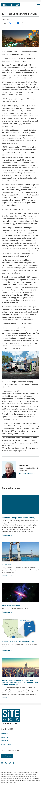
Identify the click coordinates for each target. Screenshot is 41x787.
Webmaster (12, 782)
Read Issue (6, 651)
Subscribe (7, 756)
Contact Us (5, 733)
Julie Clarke (33, 778)
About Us (4, 741)
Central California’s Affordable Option (18, 642)
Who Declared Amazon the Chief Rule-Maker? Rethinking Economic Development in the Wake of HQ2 (20, 682)
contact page (21, 780)
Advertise (4, 737)
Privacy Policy (6, 744)
